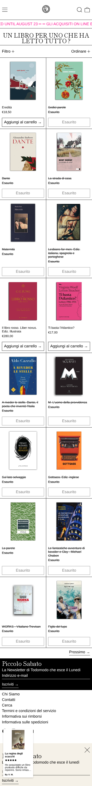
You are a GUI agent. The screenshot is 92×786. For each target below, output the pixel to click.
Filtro (6, 51)
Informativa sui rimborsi (22, 716)
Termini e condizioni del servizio (29, 711)
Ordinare (78, 51)
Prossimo (77, 652)
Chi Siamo (11, 694)
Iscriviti (8, 684)
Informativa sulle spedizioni (25, 722)
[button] (79, 9)
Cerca (7, 705)
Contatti (8, 700)
